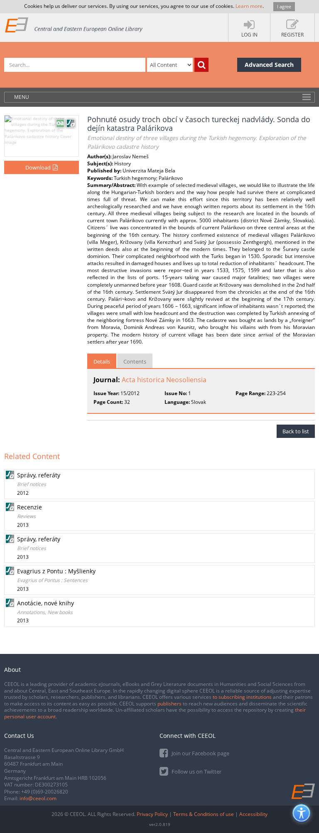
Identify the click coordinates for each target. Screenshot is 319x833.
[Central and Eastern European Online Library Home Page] (74, 24)
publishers (169, 703)
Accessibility (253, 814)
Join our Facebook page (199, 753)
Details (101, 361)
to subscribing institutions (242, 696)
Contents (134, 361)
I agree (284, 6)
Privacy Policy (152, 814)
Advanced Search (269, 65)
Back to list (295, 431)
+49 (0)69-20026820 (44, 791)
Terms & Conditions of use (203, 814)
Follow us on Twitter (195, 771)
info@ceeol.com (38, 798)
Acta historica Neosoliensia (164, 379)
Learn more (249, 6)
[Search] (201, 65)
